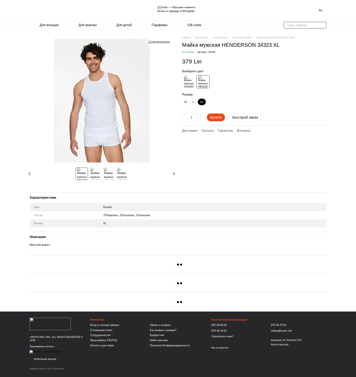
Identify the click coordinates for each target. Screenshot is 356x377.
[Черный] (188, 81)
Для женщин (49, 25)
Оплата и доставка (102, 345)
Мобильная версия (44, 359)
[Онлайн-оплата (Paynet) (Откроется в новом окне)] (45, 351)
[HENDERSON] (159, 42)
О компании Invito (101, 330)
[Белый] (203, 81)
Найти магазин (159, 340)
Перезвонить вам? (222, 336)
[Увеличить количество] (198, 117)
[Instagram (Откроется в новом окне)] (31, 10)
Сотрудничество (100, 335)
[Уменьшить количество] (185, 117)
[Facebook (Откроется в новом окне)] (36, 10)
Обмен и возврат (160, 325)
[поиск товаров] (323, 25)
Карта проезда (279, 344)
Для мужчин (87, 25)
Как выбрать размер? (163, 330)
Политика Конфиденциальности (170, 345)
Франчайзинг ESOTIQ (103, 340)
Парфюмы (160, 25)
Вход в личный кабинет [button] (104, 325)
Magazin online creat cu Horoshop (47, 368)
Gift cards (194, 25)
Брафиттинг (157, 335)
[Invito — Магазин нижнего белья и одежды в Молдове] (50, 323)
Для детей (124, 25)
